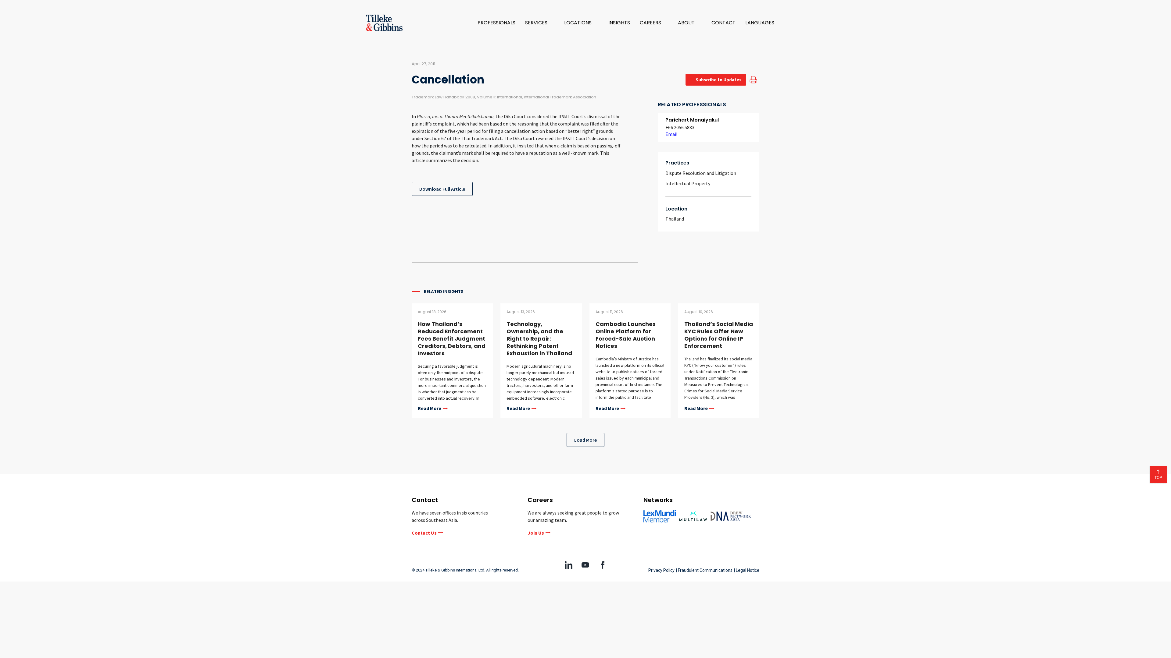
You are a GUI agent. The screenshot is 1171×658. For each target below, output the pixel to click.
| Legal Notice (746, 570)
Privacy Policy (661, 570)
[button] (539, 23)
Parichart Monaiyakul (692, 119)
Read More (429, 408)
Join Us (536, 533)
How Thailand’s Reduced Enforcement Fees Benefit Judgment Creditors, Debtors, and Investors (451, 338)
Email (671, 134)
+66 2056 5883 (679, 127)
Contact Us (424, 533)
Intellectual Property (687, 183)
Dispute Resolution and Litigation (700, 173)
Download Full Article (442, 189)
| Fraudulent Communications (704, 570)
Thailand (674, 219)
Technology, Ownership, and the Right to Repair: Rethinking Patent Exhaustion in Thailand (539, 338)
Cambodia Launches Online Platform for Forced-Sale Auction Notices (626, 335)
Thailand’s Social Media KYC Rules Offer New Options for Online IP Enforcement (718, 335)
